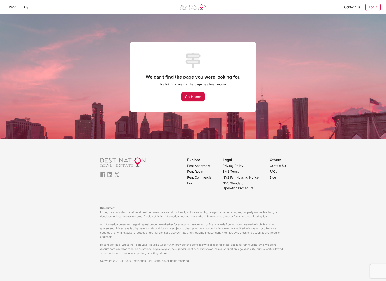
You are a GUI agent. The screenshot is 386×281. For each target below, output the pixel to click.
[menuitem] (12, 7)
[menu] (67, 7)
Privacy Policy (233, 166)
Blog (273, 177)
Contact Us (278, 166)
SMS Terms (231, 171)
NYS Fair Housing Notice (241, 177)
